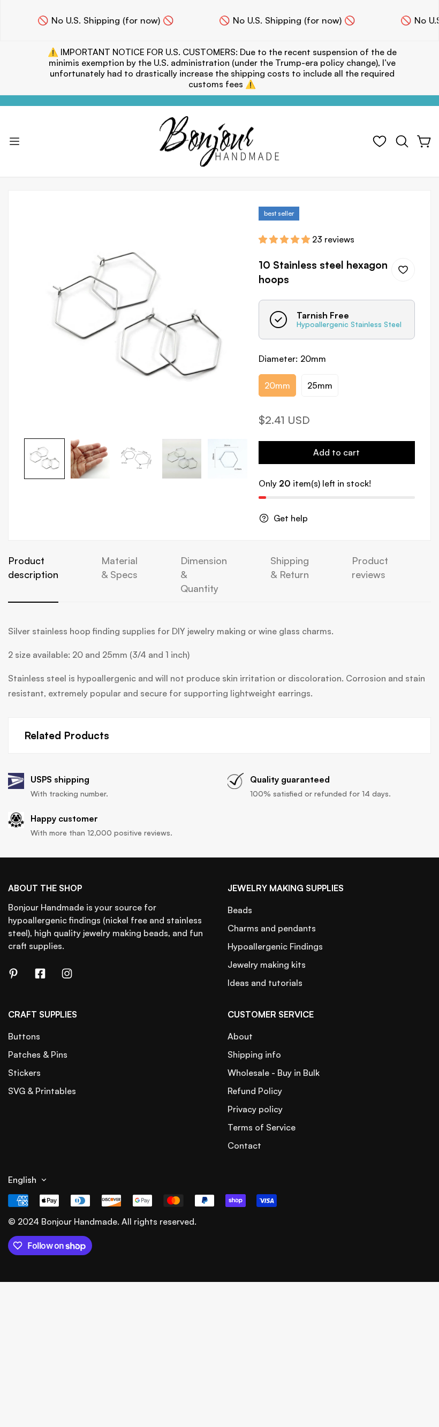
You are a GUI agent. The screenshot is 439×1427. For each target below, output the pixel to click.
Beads (240, 910)
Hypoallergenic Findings (275, 946)
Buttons (24, 1036)
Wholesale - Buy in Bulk (274, 1072)
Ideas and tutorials (265, 982)
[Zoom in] (225, 229)
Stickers (24, 1072)
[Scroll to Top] (418, 1368)
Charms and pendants (272, 928)
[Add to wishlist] (403, 270)
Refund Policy (255, 1091)
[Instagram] (67, 973)
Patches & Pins (37, 1054)
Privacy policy (255, 1109)
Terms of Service (262, 1127)
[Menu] (14, 141)
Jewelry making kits (267, 964)
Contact (244, 1145)
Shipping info (254, 1054)
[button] (402, 141)
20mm (277, 385)
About (240, 1036)
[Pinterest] (13, 973)
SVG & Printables (42, 1091)
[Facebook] (40, 973)
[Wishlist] (379, 141)
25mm (319, 385)
